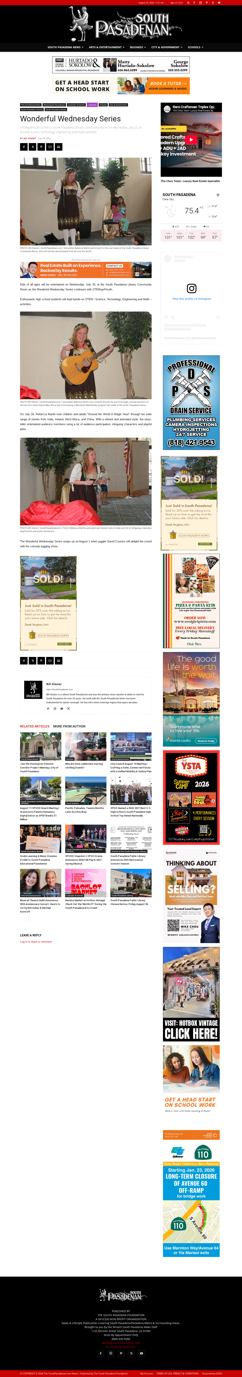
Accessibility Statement (121, 1347)
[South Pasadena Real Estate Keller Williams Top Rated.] (86, 270)
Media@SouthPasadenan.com (121, 1343)
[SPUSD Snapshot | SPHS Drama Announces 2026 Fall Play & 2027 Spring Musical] (85, 839)
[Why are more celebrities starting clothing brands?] (85, 746)
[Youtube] (219, 2)
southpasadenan (205, 338)
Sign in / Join (176, 2)
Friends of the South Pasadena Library (129, 851)
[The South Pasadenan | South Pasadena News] (121, 24)
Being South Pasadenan (54, 104)
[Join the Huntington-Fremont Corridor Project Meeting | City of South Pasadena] (40, 746)
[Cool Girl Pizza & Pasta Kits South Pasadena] (191, 647)
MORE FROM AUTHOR (69, 726)
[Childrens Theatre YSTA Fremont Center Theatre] (191, 844)
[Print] (58, 147)
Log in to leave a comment (36, 941)
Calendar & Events (76, 104)
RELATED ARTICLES (35, 726)
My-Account (146, 1373)
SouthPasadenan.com (177, 338)
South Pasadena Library (32, 109)
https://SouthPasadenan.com (59, 689)
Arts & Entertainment (105, 47)
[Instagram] (200, 2)
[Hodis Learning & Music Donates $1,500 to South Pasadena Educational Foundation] (40, 839)
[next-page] (28, 919)
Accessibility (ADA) (212, 1373)
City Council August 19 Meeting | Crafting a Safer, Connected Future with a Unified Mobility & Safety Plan (130, 767)
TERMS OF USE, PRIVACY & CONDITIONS (177, 1373)
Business (136, 47)
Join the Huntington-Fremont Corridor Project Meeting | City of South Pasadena (39, 767)
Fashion (69, 759)
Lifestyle (92, 104)
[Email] (50, 147)
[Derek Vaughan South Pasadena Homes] (48, 603)
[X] (213, 2)
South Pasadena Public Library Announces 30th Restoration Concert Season (127, 860)
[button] (188, 2)
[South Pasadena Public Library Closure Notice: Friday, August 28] (131, 883)
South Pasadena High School (125, 803)
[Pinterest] (206, 2)
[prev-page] (22, 919)
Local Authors (72, 803)
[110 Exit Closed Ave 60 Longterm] (191, 1256)
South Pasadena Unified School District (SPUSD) (39, 802)
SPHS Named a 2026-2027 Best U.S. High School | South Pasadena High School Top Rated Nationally (130, 812)
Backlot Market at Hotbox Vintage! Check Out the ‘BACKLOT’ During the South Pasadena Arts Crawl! (85, 904)
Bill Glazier (29, 138)
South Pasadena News (64, 47)
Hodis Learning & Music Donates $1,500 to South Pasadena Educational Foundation (38, 860)
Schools (194, 47)
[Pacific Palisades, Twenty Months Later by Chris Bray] (85, 791)
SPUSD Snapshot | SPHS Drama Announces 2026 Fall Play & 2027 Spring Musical (83, 860)
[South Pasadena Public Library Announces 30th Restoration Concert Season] (131, 839)
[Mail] (63, 709)
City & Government (165, 47)
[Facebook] (194, 2)
